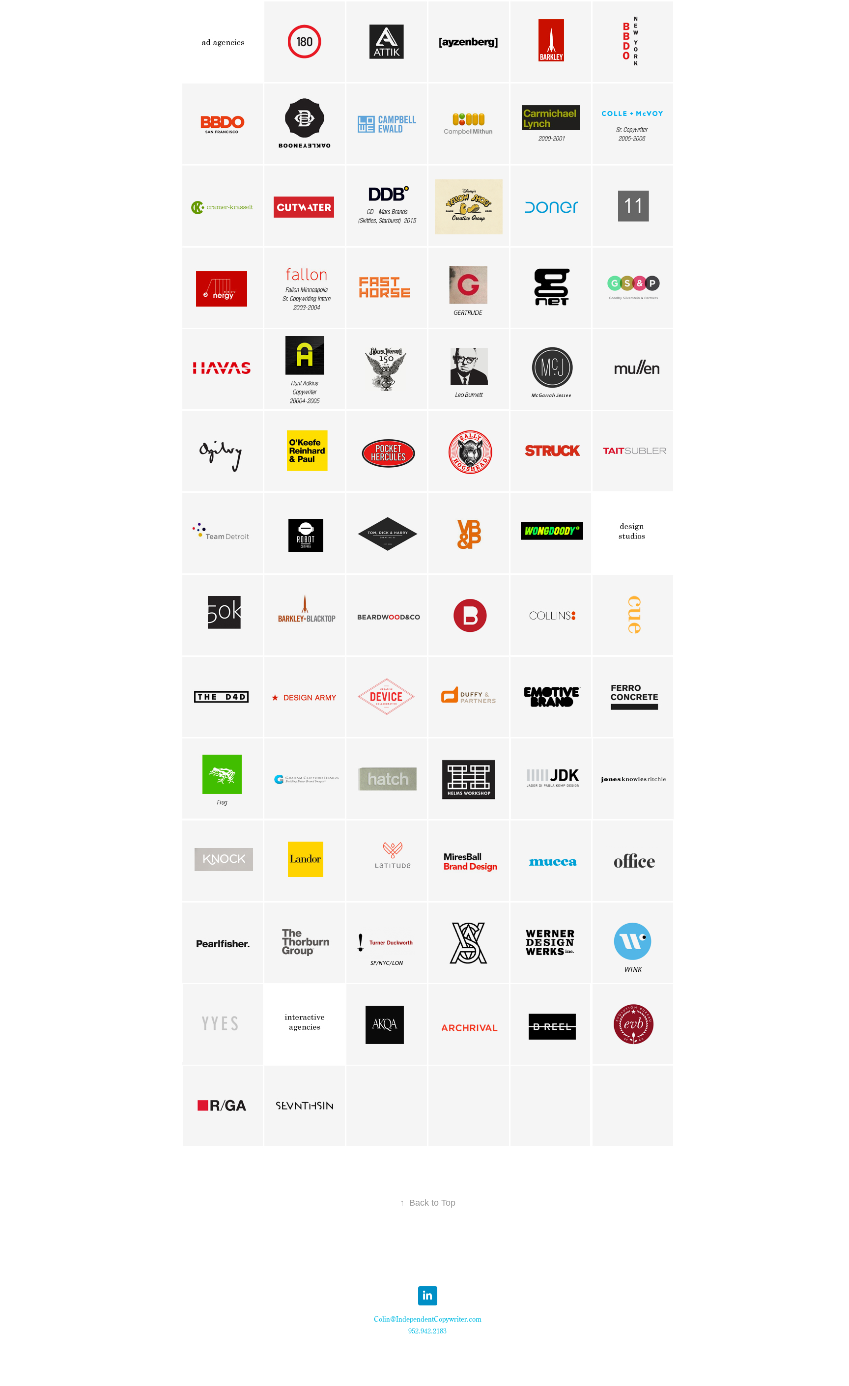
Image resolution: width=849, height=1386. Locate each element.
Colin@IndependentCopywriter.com (427, 1319)
